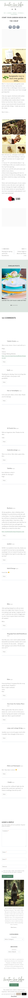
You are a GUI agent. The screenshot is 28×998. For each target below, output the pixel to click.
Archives (14, 949)
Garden (9, 13)
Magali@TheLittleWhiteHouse (17, 634)
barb (8, 370)
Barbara (10, 508)
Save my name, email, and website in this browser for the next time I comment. (13, 871)
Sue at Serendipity (13, 390)
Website (4, 866)
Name (4, 852)
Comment (5, 831)
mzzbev (9, 544)
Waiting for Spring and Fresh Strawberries (7, 252)
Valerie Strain (11, 341)
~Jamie (9, 782)
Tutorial (21, 13)
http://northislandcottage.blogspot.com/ (13, 531)
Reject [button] (24, 994)
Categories (14, 937)
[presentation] (14, 284)
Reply (4, 361)
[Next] (24, 286)
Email (4, 859)
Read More (14, 996)
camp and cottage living (15, 728)
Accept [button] (18, 994)
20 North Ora (11, 428)
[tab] (12, 305)
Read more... (14, 927)
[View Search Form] (15, 9)
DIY (5, 13)
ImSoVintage (11, 568)
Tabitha (9, 468)
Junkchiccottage (12, 450)
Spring (15, 13)
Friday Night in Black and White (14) (21, 252)
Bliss (8, 604)
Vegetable (14, 14)
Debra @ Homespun (13, 766)
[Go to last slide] (4, 286)
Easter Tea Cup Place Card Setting (14, 300)
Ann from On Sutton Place (15, 704)
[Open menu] (12, 9)
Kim (8, 679)
